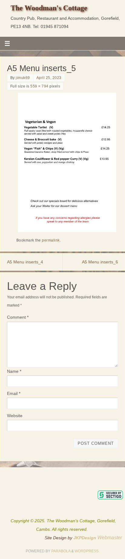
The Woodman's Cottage (49, 8)
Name (14, 371)
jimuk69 (23, 78)
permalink (51, 240)
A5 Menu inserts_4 (25, 261)
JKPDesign (85, 537)
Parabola (60, 551)
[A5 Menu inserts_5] (67, 162)
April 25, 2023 (49, 78)
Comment (18, 317)
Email (13, 393)
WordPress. (87, 551)
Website (14, 415)
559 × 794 (39, 86)
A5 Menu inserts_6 (100, 261)
